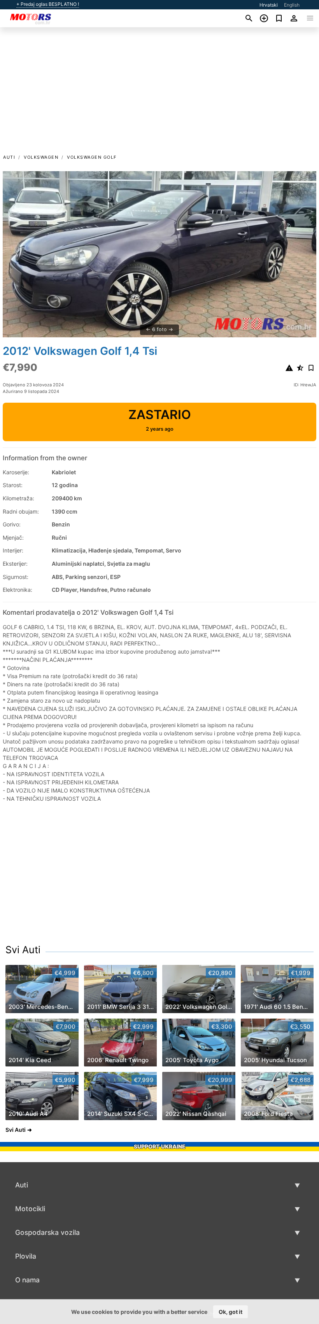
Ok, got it (230, 1311)
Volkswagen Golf (92, 157)
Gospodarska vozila (47, 1232)
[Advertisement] (159, 94)
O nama (27, 1280)
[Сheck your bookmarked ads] (279, 18)
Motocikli (30, 1209)
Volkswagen (41, 157)
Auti (9, 157)
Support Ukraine (160, 1146)
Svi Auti (22, 950)
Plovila (25, 1256)
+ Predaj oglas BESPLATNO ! (47, 4)
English (292, 5)
